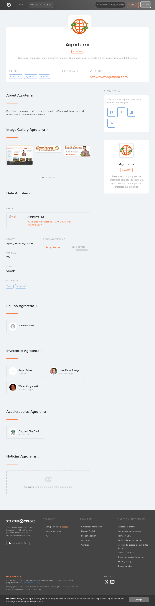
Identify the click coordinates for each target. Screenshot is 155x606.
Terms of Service (126, 536)
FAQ (47, 536)
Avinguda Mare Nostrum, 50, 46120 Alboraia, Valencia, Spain (50, 223)
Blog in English (88, 531)
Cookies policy (125, 566)
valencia (20, 286)
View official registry (31, 583)
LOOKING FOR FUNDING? (40, 5)
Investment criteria (126, 527)
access (145, 5)
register (133, 5)
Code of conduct (126, 552)
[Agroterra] (19, 155)
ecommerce (15, 76)
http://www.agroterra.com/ (109, 77)
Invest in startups (53, 531)
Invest (21, 4)
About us (85, 540)
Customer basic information (131, 557)
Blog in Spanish (88, 536)
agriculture (30, 76)
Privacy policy (124, 561)
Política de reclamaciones (130, 540)
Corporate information (91, 527)
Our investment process (129, 531)
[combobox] (110, 5)
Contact (85, 545)
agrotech (44, 76)
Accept (138, 599)
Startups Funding (56, 527)
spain (9, 286)
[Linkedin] (112, 582)
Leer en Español (19, 543)
